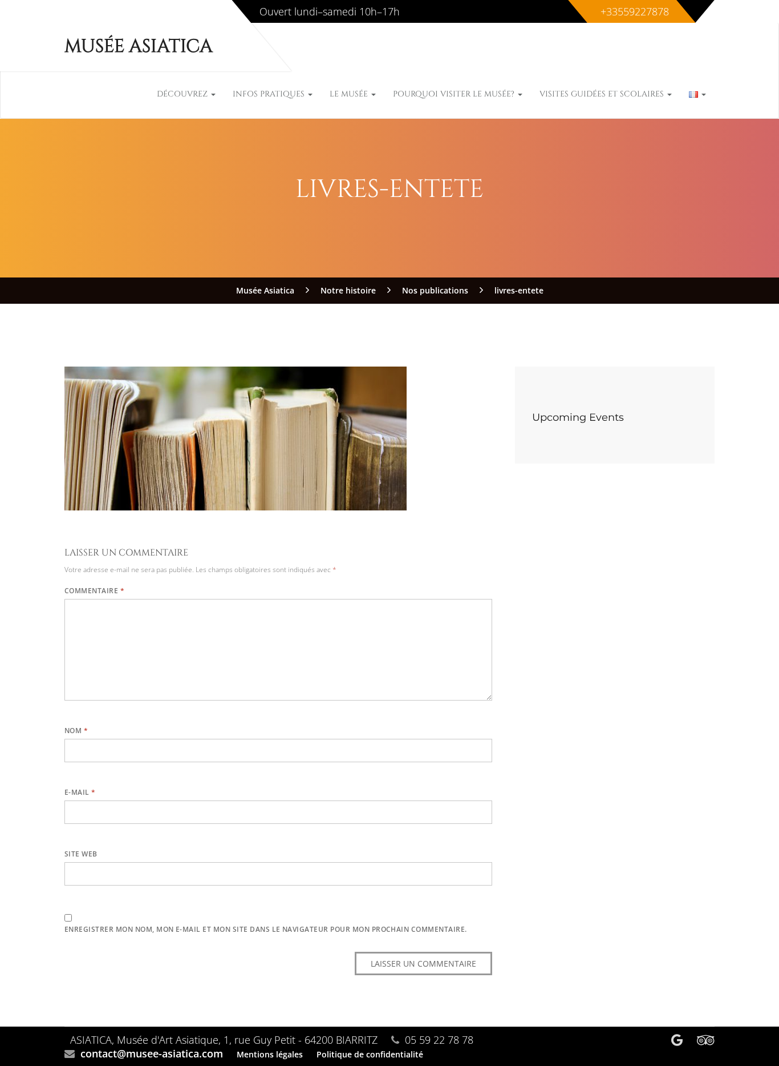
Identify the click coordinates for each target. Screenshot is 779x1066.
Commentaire (94, 591)
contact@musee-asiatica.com (151, 1053)
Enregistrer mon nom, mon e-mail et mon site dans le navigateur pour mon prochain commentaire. (265, 929)
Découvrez (183, 94)
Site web (81, 854)
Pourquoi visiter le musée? (455, 94)
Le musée (350, 94)
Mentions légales (270, 1054)
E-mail (80, 792)
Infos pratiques (270, 94)
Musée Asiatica (138, 46)
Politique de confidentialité (370, 1054)
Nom (76, 730)
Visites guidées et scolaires (602, 94)
